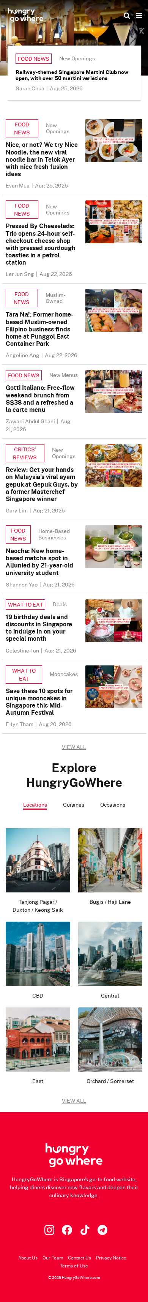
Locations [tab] (35, 805)
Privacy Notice (111, 1258)
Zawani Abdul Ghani (31, 421)
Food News (33, 59)
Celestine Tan (23, 650)
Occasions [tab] (112, 805)
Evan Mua (18, 185)
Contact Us (79, 1258)
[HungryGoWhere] (26, 15)
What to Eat (25, 604)
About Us (28, 1258)
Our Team (53, 1258)
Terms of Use (74, 1266)
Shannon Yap (22, 584)
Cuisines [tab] (73, 805)
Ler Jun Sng (20, 274)
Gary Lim (17, 510)
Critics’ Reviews (25, 453)
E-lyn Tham (20, 724)
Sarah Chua (31, 88)
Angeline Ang (23, 355)
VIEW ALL (74, 747)
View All (74, 1101)
